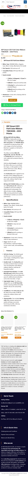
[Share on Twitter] (7, 113)
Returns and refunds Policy (8, 438)
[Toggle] (2, 122)
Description (7, 122)
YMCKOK (12, 64)
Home (4, 15)
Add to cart (13, 100)
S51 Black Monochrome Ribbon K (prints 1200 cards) (6, 329)
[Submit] (25, 1)
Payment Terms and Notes (8, 434)
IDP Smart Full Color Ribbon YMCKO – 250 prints (20, 329)
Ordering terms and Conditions (9, 431)
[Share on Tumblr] (15, 113)
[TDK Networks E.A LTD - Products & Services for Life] (14, 6)
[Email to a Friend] (10, 113)
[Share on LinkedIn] (12, 113)
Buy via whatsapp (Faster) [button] (13, 105)
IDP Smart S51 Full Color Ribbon (12, 137)
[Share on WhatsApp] (2, 113)
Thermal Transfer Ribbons (20, 15)
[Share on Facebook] (5, 113)
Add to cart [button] (4, 337)
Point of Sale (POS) (10, 15)
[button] (2, 6)
